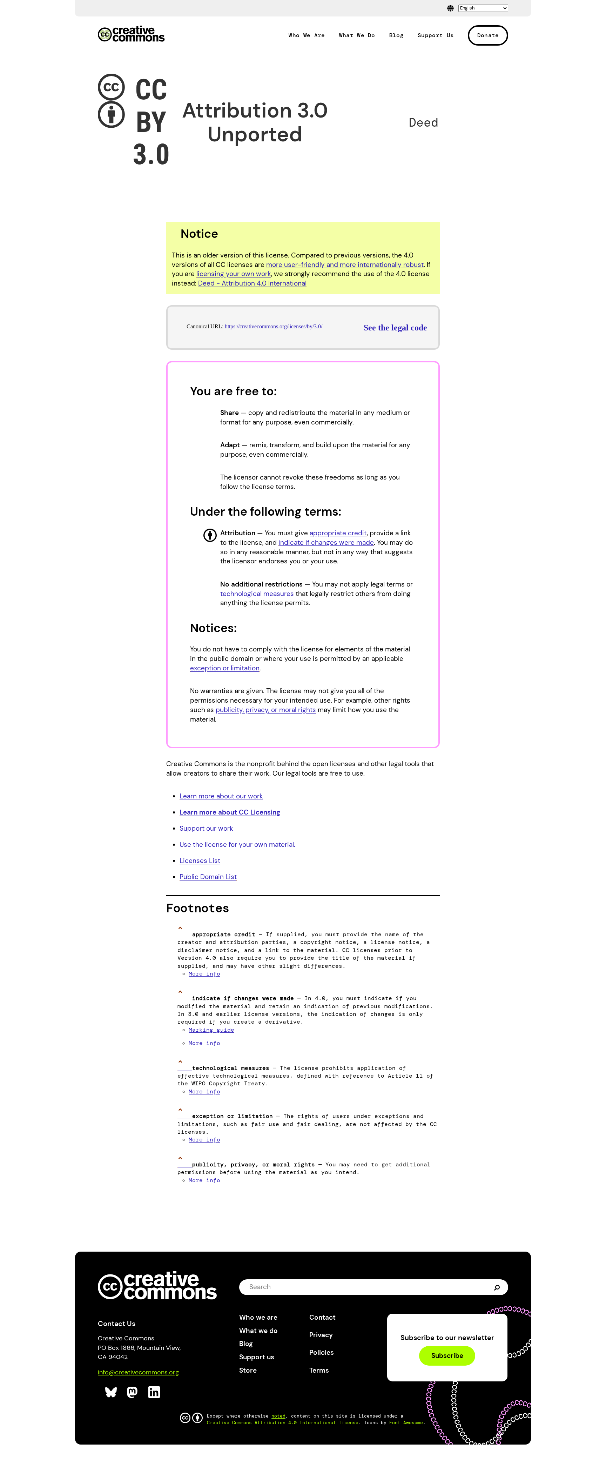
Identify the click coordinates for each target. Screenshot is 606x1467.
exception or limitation (225, 668)
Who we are (258, 1317)
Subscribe (447, 1356)
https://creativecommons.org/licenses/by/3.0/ (273, 326)
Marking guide (211, 1029)
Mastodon (133, 1392)
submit (497, 1287)
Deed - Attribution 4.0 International (252, 283)
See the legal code (395, 327)
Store (248, 1370)
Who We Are (307, 35)
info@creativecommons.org (138, 1372)
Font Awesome (406, 1423)
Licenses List (200, 860)
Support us (256, 1357)
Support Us (436, 35)
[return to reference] (184, 934)
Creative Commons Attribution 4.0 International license (282, 1423)
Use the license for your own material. (237, 844)
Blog (396, 35)
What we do (258, 1330)
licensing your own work (233, 273)
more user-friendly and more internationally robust (345, 264)
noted (278, 1416)
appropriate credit (338, 533)
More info (204, 973)
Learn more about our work (221, 796)
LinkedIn (154, 1392)
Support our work (206, 828)
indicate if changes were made (326, 542)
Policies (321, 1352)
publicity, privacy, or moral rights (266, 709)
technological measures (257, 593)
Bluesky (111, 1392)
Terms (319, 1370)
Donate (488, 35)
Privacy (321, 1335)
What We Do (357, 35)
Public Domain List (208, 876)
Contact (322, 1317)
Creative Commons (131, 34)
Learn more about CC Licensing (230, 812)
